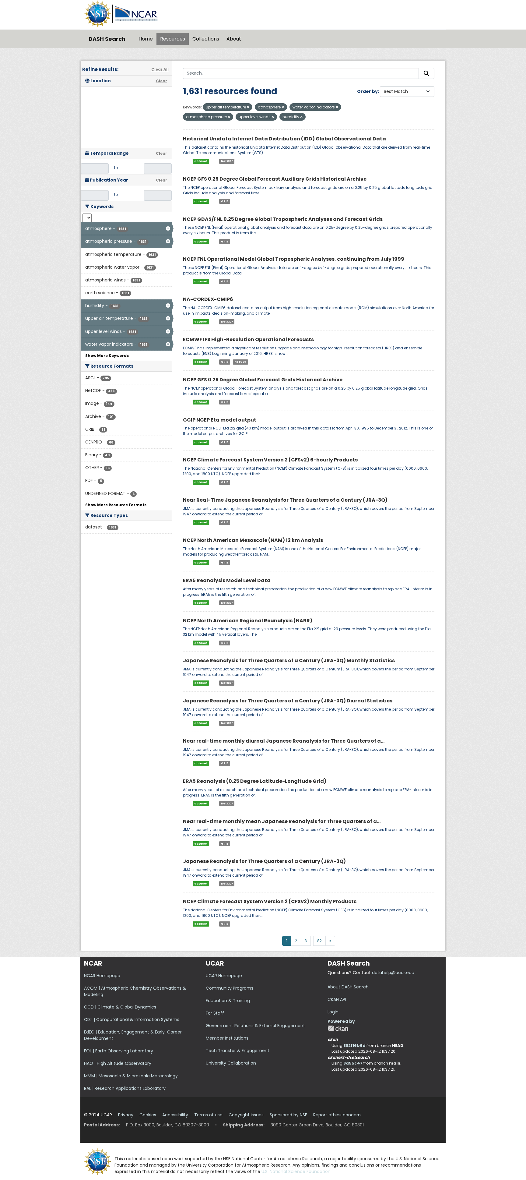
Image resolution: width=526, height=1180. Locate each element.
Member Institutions (227, 1038)
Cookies (147, 1115)
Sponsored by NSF (288, 1115)
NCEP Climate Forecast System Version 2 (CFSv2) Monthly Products (269, 901)
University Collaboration (231, 1063)
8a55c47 (353, 1063)
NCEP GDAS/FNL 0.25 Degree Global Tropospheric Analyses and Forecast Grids (283, 219)
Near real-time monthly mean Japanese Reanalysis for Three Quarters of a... (281, 821)
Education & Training (228, 1001)
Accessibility (175, 1115)
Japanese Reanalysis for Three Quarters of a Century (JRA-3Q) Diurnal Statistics (287, 700)
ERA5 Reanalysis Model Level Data (227, 580)
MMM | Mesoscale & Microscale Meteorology (131, 1076)
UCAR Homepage (224, 976)
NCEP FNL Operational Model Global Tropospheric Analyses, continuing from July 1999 (293, 259)
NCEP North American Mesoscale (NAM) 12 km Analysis (253, 540)
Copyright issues (246, 1115)
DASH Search (107, 39)
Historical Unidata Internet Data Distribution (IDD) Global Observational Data (284, 138)
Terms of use (208, 1115)
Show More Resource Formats (115, 504)
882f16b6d (354, 1045)
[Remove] (248, 107)
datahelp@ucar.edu (393, 973)
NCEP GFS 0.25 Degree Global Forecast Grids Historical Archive (262, 379)
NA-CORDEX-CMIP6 (208, 299)
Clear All (160, 69)
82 (319, 940)
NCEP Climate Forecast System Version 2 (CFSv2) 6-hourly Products (270, 459)
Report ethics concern (337, 1115)
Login (333, 1012)
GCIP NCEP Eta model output (219, 419)
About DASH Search (348, 987)
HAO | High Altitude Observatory (117, 1063)
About (233, 38)
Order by (367, 91)
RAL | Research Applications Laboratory (125, 1088)
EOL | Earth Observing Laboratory (118, 1051)
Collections (205, 38)
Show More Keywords (107, 355)
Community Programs (229, 988)
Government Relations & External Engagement (255, 1026)
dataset (201, 161)
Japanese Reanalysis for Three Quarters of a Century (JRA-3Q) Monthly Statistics (289, 660)
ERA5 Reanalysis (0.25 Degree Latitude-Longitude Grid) (254, 781)
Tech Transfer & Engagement (237, 1051)
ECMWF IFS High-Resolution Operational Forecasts (248, 339)
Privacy (125, 1115)
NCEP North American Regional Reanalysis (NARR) (247, 620)
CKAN (338, 1028)
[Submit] (426, 73)
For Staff (215, 1013)
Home (146, 38)
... (312, 938)
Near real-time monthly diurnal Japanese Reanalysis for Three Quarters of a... (283, 740)
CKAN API (337, 999)
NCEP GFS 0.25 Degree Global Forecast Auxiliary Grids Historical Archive (274, 178)
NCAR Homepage (102, 976)
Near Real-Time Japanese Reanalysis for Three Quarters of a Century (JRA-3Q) (285, 499)
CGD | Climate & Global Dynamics (120, 1007)
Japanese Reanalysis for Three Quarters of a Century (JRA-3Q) (264, 861)
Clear (161, 80)
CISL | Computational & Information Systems (131, 1019)
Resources (172, 38)
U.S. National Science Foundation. (296, 1171)
